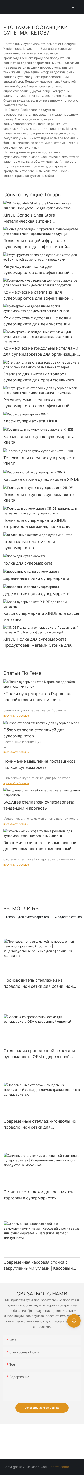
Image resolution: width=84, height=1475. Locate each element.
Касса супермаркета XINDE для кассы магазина (41, 616)
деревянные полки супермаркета (36, 578)
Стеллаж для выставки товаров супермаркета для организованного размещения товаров (38, 377)
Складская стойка (68, 917)
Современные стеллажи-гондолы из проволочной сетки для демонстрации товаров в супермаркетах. (40, 1124)
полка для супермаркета (27, 563)
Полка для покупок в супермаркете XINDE (38, 497)
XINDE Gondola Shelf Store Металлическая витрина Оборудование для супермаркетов (37, 218)
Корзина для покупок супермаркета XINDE (38, 439)
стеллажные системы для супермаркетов (29, 544)
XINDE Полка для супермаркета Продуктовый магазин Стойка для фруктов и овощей (37, 642)
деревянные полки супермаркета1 (37, 593)
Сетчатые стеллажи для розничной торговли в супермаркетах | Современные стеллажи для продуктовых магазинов (39, 1195)
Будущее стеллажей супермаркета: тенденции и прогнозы (38, 805)
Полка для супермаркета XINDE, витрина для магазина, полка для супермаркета (36, 523)
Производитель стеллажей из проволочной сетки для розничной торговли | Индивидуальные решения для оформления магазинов (41, 983)
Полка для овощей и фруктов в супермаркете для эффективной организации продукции (35, 244)
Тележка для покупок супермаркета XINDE (39, 460)
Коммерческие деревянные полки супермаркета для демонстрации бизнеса (37, 321)
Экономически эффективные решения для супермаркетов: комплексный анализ (41, 846)
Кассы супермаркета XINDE (30, 421)
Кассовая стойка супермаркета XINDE (41, 479)
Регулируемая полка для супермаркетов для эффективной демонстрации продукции (36, 269)
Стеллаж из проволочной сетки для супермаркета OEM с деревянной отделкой (39, 1054)
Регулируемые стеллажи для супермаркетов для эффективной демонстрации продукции (36, 403)
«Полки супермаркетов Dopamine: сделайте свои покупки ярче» (37, 696)
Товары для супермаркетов (27, 917)
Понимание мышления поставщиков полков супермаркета (39, 764)
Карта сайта (60, 1467)
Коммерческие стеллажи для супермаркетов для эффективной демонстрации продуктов (36, 295)
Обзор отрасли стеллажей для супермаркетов (34, 733)
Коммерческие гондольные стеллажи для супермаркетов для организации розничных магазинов (40, 351)
